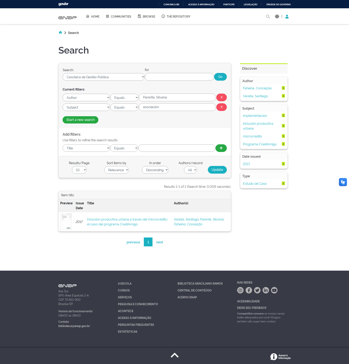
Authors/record (191, 162)
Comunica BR (171, 4)
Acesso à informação (201, 4)
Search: (68, 70)
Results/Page (79, 162)
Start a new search (80, 119)
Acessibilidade (248, 301)
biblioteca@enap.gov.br (74, 326)
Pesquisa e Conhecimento (138, 304)
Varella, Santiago (186, 219)
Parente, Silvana (212, 219)
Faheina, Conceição (188, 224)
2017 (246, 163)
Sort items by (116, 162)
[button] (277, 16)
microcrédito (252, 136)
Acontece (125, 311)
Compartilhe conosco (250, 313)
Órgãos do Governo (278, 4)
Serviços (125, 297)
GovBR (63, 4)
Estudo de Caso (255, 183)
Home (95, 16)
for (147, 69)
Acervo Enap (187, 297)
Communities (121, 16)
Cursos (124, 290)
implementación (255, 115)
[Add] (221, 148)
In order (155, 162)
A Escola (124, 283)
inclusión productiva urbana (258, 125)
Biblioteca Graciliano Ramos (200, 283)
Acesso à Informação (134, 318)
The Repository (178, 16)
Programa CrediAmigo (260, 144)
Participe (229, 4)
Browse (149, 16)
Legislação (250, 4)
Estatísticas (127, 331)
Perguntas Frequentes (136, 324)
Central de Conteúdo (195, 290)
